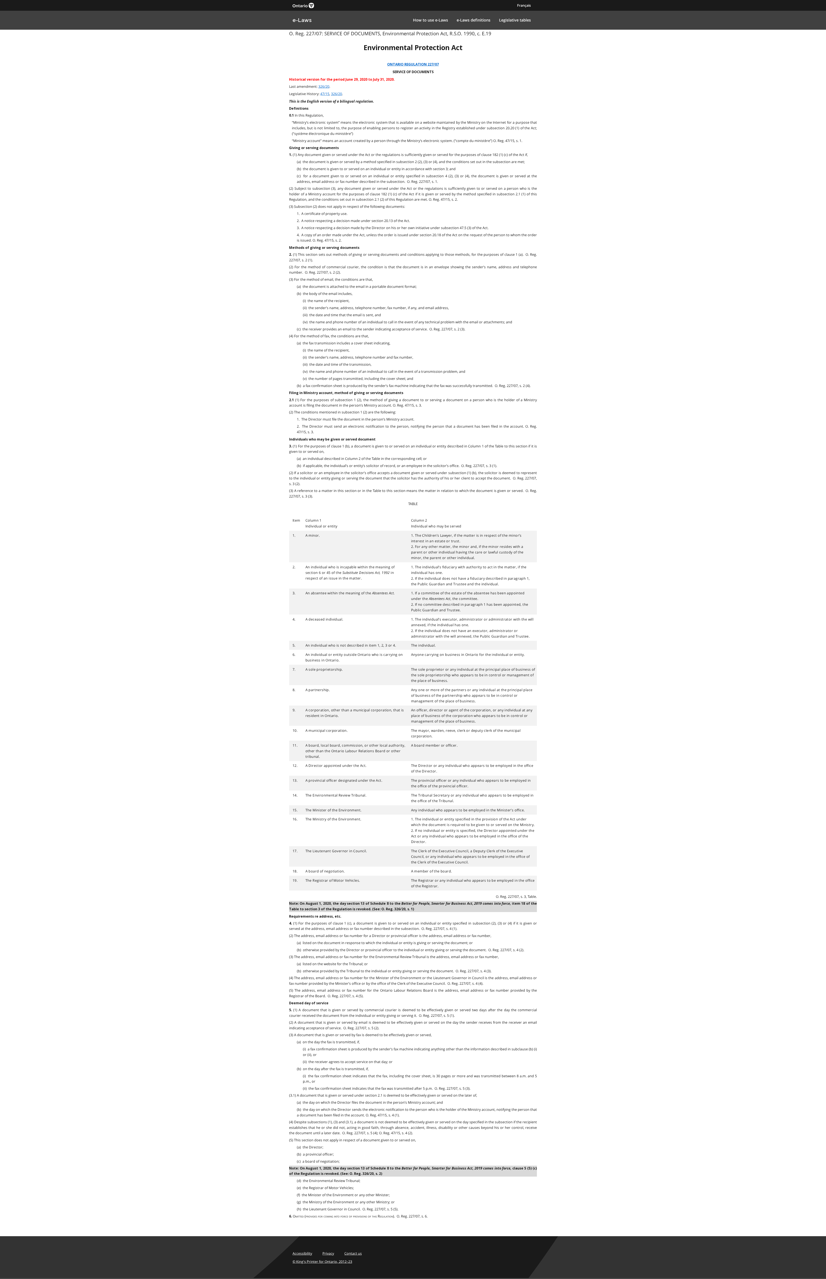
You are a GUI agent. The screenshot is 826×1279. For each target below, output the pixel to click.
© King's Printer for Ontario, (322, 1261)
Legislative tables (515, 20)
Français (524, 5)
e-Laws (302, 20)
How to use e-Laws (430, 20)
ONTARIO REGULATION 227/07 (413, 64)
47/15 (324, 93)
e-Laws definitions (473, 20)
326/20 (323, 86)
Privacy (328, 1253)
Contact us (353, 1253)
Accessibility (302, 1253)
